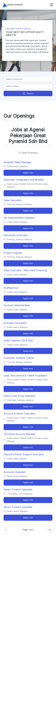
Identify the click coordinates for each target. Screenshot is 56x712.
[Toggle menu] (52, 5)
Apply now (28, 172)
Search (30, 93)
